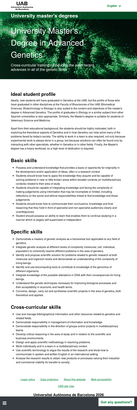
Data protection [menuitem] (49, 379)
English (116, 6)
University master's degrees (44, 15)
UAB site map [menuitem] (66, 386)
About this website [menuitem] (75, 379)
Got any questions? (116, 401)
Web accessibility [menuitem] (101, 379)
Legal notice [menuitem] (28, 379)
